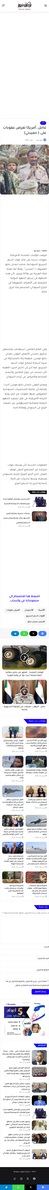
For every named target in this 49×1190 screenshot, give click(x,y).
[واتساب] (24, 633)
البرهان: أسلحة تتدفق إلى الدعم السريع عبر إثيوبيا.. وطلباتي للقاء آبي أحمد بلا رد (16, 1153)
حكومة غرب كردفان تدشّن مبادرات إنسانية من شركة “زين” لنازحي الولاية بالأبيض (13, 831)
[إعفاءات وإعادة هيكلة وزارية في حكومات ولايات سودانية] (36, 762)
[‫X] (33, 633)
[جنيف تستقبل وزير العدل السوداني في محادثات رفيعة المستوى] (36, 791)
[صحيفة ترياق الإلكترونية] (24, 6)
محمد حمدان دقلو (36, 622)
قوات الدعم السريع (35, 616)
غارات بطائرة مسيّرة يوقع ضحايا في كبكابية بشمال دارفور (37, 831)
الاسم (46, 947)
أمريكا (41, 610)
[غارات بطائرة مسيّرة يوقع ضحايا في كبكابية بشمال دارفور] (36, 821)
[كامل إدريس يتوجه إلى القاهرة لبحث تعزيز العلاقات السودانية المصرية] (39, 502)
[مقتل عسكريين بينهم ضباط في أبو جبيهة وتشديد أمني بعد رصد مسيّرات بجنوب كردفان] (12, 791)
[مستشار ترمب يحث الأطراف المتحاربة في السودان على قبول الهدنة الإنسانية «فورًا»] (12, 848)
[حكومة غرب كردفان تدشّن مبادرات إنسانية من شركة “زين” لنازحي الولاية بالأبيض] (12, 821)
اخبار (43, 123)
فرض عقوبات (12, 610)
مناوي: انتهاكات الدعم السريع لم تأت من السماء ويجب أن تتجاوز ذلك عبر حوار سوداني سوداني (16, 1099)
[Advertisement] (24, 39)
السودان (28, 610)
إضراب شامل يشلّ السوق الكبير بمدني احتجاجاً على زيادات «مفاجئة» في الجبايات (16, 1086)
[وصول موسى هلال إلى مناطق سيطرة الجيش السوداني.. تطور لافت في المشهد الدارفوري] (39, 1125)
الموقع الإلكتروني (42, 970)
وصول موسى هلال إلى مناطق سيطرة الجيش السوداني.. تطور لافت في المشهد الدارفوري (18, 1124)
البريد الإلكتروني (43, 958)
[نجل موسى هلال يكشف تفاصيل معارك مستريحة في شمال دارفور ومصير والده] (12, 762)
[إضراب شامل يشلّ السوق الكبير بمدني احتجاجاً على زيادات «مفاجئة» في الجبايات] (39, 1087)
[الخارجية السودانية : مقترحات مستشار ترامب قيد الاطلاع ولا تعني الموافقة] (12, 877)
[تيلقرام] (15, 633)
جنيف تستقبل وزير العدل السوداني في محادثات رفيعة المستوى (36, 802)
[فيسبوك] (42, 633)
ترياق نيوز (39, 140)
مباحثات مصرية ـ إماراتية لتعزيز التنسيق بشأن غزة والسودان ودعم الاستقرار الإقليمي (17, 518)
